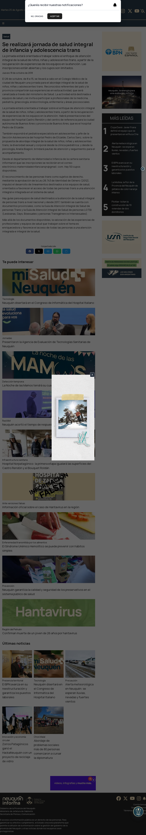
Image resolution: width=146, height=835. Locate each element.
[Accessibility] (138, 811)
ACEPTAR (54, 16)
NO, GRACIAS (37, 16)
